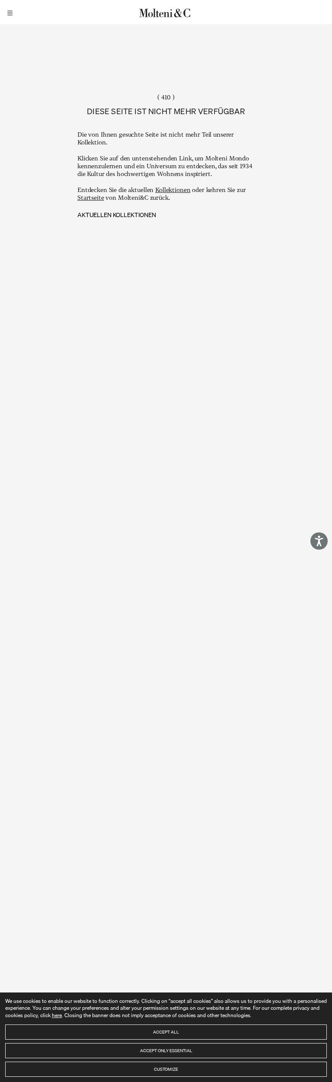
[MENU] (11, 12)
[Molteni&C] (166, 12)
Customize (166, 1069)
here (57, 1015)
